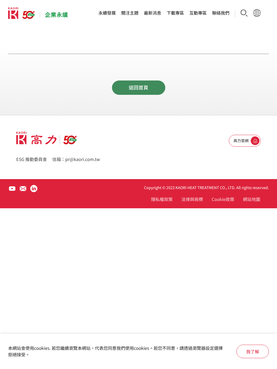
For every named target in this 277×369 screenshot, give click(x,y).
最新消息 (152, 12)
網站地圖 (251, 199)
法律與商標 (192, 199)
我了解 (252, 351)
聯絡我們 (220, 12)
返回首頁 (138, 87)
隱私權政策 (162, 199)
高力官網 (241, 140)
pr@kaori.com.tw (82, 159)
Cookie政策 (223, 199)
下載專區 (175, 12)
